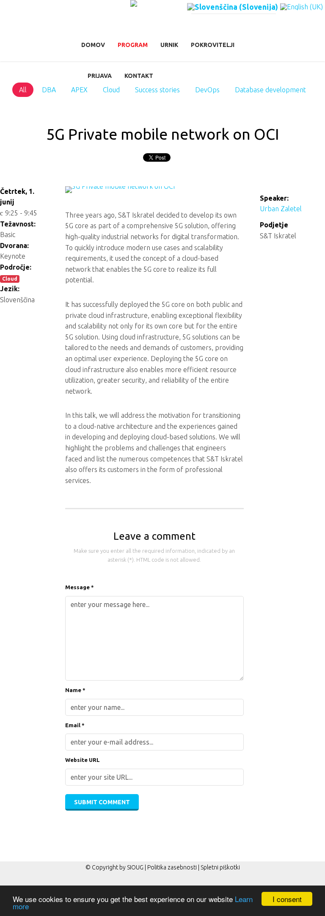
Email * (75, 725)
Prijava (100, 75)
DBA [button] (49, 90)
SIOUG (135, 867)
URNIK (169, 44)
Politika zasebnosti (172, 867)
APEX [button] (79, 90)
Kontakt (138, 75)
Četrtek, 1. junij (17, 197)
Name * (75, 690)
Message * (79, 587)
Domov (93, 44)
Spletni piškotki (220, 867)
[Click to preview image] (154, 194)
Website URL (82, 760)
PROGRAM (133, 44)
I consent (287, 899)
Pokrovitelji (212, 44)
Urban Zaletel (281, 208)
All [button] (23, 90)
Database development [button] (270, 90)
